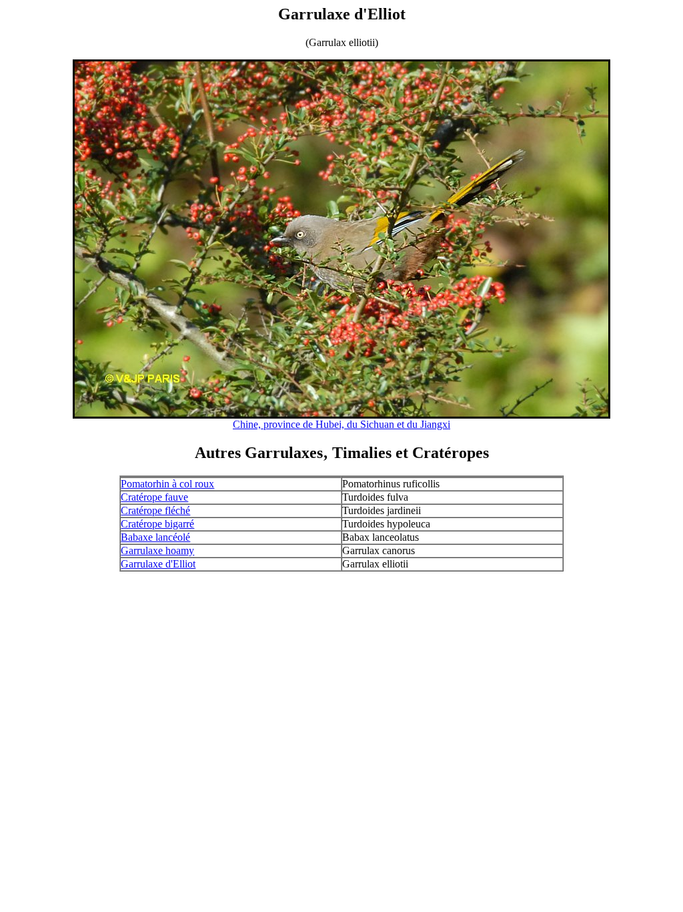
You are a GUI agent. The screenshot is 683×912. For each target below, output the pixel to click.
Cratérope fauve (154, 497)
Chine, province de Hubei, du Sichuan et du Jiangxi (341, 424)
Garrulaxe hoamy (157, 550)
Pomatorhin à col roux (167, 483)
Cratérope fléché (155, 510)
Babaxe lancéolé (155, 537)
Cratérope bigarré (157, 523)
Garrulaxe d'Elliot (158, 563)
